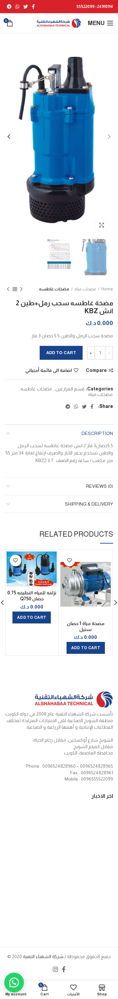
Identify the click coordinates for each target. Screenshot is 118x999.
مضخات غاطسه (54, 288)
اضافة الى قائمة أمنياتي (48, 370)
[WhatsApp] (17, 6)
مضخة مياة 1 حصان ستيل (86, 626)
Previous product (21, 289)
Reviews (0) (99, 486)
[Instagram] (55, 969)
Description (97, 433)
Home (107, 288)
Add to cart (61, 352)
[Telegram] (9, 6)
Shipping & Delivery (89, 504)
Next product (8, 289)
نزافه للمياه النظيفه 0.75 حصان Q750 (31, 595)
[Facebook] (33, 6)
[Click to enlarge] (101, 225)
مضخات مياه (85, 288)
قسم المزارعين (70, 388)
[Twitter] (25, 6)
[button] (16, 982)
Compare (96, 370)
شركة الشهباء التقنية (42, 956)
